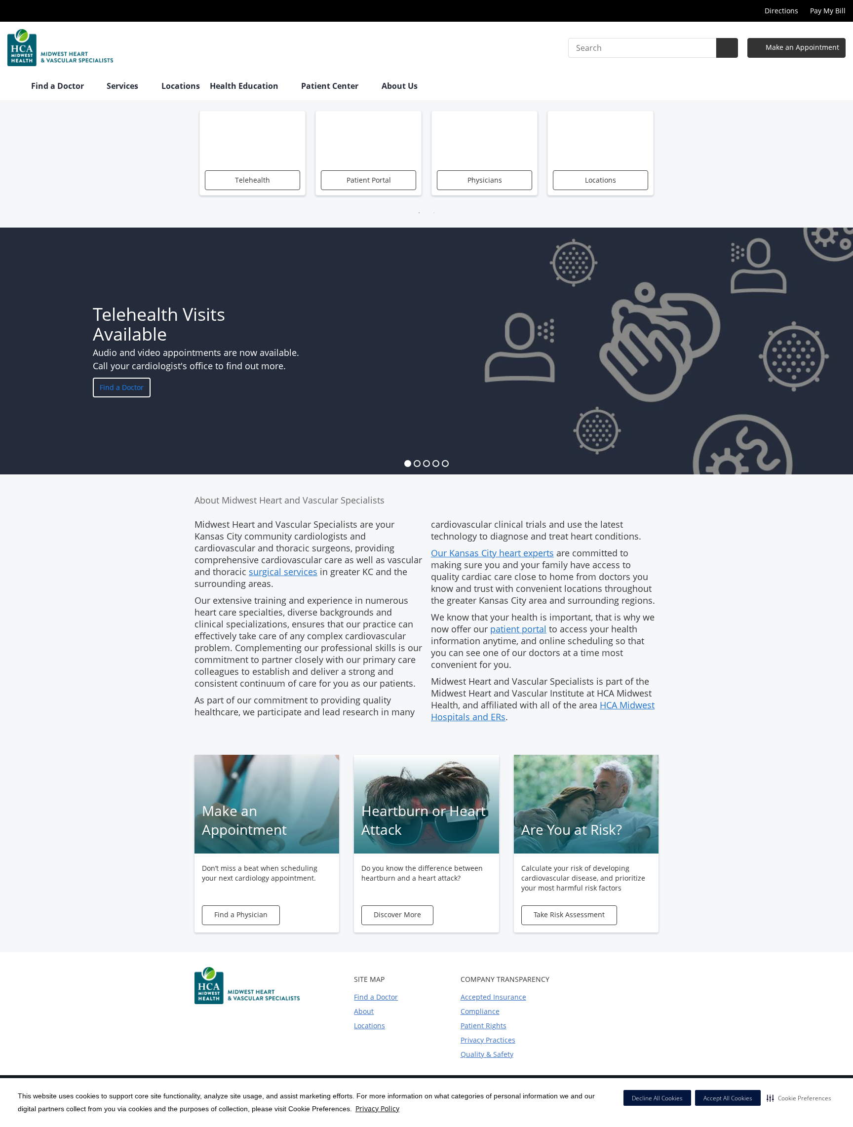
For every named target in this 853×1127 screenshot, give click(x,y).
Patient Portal (369, 180)
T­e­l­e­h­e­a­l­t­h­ (252, 180)
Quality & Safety (487, 1054)
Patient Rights (483, 1025)
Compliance (480, 1011)
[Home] (14, 87)
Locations (180, 85)
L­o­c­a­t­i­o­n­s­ (600, 180)
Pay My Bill (828, 10)
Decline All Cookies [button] (657, 1098)
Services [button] (123, 85)
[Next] (666, 158)
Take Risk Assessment (569, 914)
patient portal (518, 629)
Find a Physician (241, 914)
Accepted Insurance (493, 997)
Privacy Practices (488, 1040)
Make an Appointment (801, 47)
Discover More (397, 914)
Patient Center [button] (330, 85)
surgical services (283, 572)
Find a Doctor (122, 387)
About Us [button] (401, 85)
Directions (781, 10)
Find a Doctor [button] (58, 85)
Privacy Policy (377, 1108)
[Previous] (187, 158)
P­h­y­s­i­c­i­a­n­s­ (484, 180)
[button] (799, 1098)
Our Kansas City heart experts (492, 553)
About (364, 1011)
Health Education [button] (245, 85)
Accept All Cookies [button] (727, 1098)
